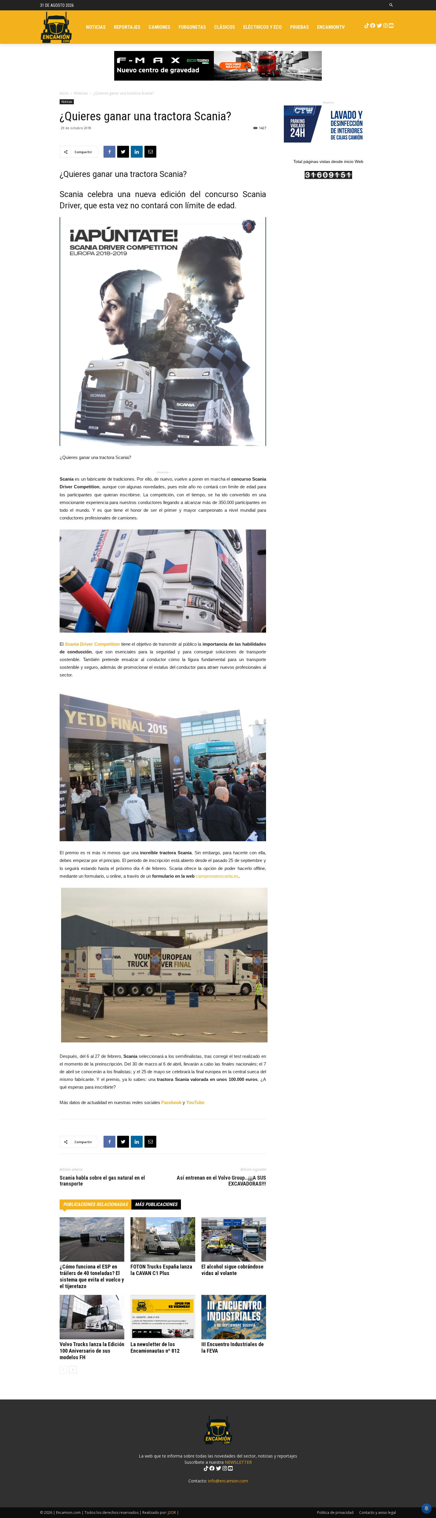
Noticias (81, 93)
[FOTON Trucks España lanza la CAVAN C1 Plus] (163, 1239)
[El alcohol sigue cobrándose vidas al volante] (233, 1239)
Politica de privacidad (335, 1512)
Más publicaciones (156, 1204)
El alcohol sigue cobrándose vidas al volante (232, 1269)
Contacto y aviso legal (377, 1512)
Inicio (64, 93)
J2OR (172, 1512)
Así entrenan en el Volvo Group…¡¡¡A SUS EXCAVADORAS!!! (221, 1181)
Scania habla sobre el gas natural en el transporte (102, 1181)
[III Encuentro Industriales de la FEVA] (233, 1317)
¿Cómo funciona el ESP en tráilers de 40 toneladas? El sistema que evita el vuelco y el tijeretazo (92, 1276)
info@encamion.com (228, 1481)
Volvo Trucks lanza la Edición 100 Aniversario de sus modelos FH (92, 1350)
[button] (391, 5)
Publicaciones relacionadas (95, 1204)
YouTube (195, 1102)
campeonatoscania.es (217, 876)
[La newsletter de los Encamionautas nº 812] (163, 1317)
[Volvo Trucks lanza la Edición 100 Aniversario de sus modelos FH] (92, 1317)
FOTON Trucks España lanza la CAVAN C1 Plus (161, 1269)
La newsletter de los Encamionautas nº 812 (155, 1347)
